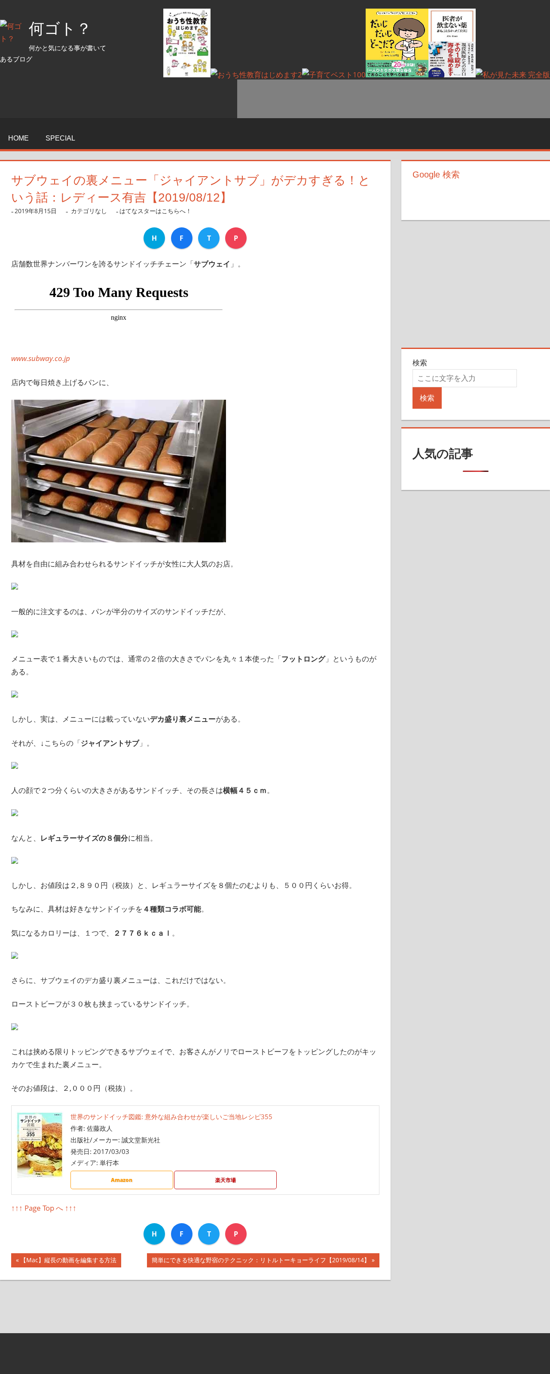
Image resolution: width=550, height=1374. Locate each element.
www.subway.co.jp (40, 358)
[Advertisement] (393, 99)
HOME (18, 138)
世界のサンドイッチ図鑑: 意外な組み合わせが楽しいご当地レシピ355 (171, 1116)
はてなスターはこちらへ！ (155, 211)
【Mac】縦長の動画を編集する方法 (68, 1261)
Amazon (121, 1180)
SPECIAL (60, 138)
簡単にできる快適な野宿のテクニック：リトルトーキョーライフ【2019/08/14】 (261, 1261)
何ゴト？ (60, 28)
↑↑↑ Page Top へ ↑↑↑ (43, 1208)
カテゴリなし (89, 211)
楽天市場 (225, 1180)
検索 (419, 362)
